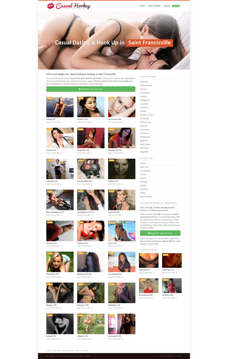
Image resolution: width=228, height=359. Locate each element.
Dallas (143, 193)
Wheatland (145, 137)
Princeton (144, 133)
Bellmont (144, 140)
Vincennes (144, 92)
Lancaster (144, 103)
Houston (144, 189)
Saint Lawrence (68, 350)
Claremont (145, 129)
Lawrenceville (146, 85)
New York (144, 167)
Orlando (143, 181)
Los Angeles (145, 170)
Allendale (144, 81)
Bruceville (144, 118)
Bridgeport (145, 100)
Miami (143, 163)
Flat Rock (144, 148)
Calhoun (144, 126)
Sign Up (171, 5)
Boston (143, 178)
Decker (143, 89)
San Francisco (146, 196)
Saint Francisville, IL (54, 122)
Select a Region (154, 5)
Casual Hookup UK (166, 356)
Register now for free (92, 89)
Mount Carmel (146, 115)
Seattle (143, 185)
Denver (143, 174)
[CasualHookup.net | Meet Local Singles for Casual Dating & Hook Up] (69, 6)
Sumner (143, 96)
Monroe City (145, 122)
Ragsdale (144, 151)
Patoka (143, 111)
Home (142, 5)
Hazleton (144, 107)
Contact (178, 356)
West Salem (145, 144)
